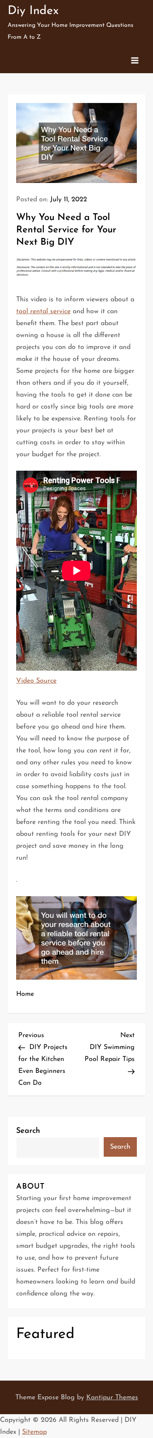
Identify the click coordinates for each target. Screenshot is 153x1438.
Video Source (36, 681)
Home (25, 994)
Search (28, 1131)
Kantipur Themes (112, 1397)
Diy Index (33, 11)
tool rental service (43, 311)
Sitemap (34, 1432)
